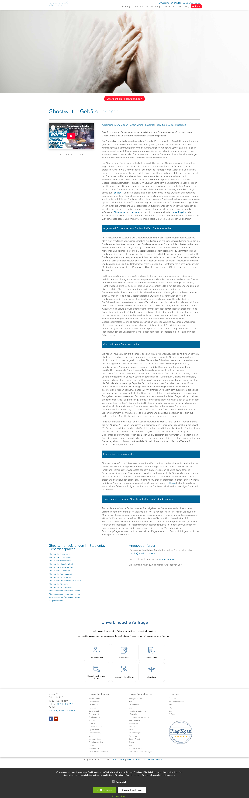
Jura (130, 708)
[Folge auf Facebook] (51, 719)
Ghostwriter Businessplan (60, 587)
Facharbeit (93, 708)
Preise (91, 745)
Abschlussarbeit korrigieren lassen (64, 591)
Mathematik (133, 724)
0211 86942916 (191, 2)
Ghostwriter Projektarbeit (60, 577)
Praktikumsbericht (96, 742)
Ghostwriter (120, 212)
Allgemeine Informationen (115, 124)
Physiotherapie (135, 733)
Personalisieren (118, 796)
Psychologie (133, 736)
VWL (131, 745)
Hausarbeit (93, 705)
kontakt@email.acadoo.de (142, 553)
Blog (187, 7)
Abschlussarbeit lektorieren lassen (64, 594)
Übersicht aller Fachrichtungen (124, 99)
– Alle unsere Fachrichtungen (140, 752)
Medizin (132, 727)
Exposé (92, 724)
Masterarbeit (94, 702)
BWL (131, 702)
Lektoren (135, 212)
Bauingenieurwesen (136, 699)
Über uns (169, 7)
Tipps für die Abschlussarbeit (171, 124)
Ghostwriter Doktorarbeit (60, 554)
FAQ (170, 708)
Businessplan (94, 749)
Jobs (179, 7)
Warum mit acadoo (176, 702)
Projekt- (182, 212)
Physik (131, 730)
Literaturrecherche (96, 727)
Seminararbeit (94, 717)
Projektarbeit (94, 714)
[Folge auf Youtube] (56, 719)
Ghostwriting (136, 124)
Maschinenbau (134, 721)
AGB (128, 759)
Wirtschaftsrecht (136, 749)
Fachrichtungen (154, 7)
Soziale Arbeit (134, 739)
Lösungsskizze (95, 739)
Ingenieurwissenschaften (139, 717)
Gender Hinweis (156, 759)
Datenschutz (139, 759)
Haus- (174, 212)
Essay (91, 736)
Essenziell (121, 782)
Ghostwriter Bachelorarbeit (61, 567)
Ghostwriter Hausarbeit (59, 571)
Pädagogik (118, 192)
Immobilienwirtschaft (137, 711)
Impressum (119, 759)
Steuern (132, 742)
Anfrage (196, 6)
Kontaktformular (167, 559)
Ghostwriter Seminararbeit (60, 574)
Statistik (92, 721)
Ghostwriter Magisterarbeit (61, 564)
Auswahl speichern (131, 790)
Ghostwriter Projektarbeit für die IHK (65, 581)
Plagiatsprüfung (56, 601)
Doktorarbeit (94, 711)
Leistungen (126, 7)
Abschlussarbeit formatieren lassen (65, 597)
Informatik (133, 714)
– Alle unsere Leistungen (98, 752)
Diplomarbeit (94, 730)
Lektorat (139, 7)
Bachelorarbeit (94, 699)
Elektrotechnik (134, 705)
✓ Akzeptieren (104, 790)
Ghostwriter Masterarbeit (60, 561)
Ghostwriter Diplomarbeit (60, 557)
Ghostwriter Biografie (58, 584)
